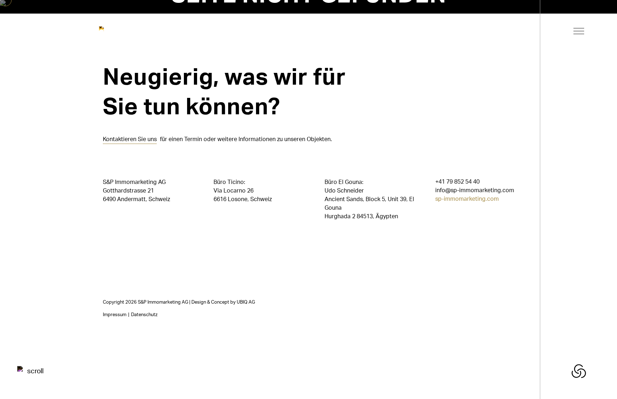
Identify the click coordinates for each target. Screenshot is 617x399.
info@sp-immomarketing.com (474, 191)
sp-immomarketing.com (467, 199)
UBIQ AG (246, 302)
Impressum (114, 315)
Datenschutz (144, 315)
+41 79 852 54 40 (457, 182)
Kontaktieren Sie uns (130, 140)
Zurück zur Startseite (211, 39)
